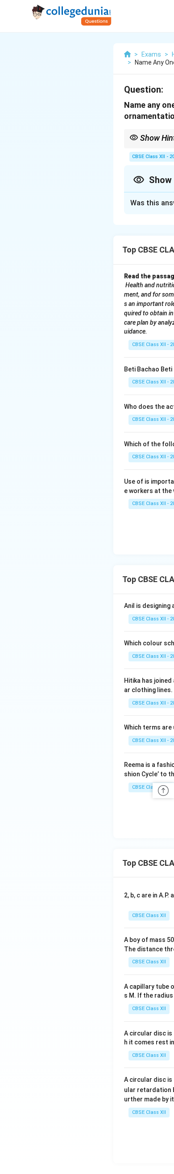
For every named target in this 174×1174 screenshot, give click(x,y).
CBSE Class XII (149, 915)
